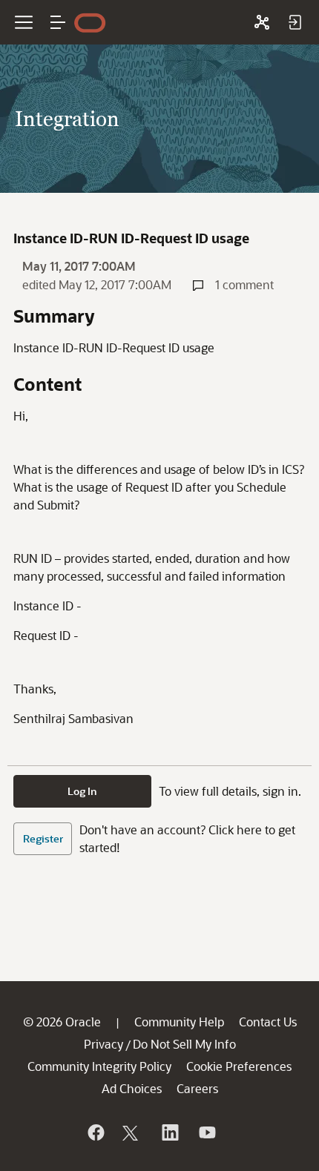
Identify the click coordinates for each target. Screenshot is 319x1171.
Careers (197, 1088)
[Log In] (294, 22)
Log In (82, 791)
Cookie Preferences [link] (239, 1066)
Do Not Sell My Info (184, 1044)
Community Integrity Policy (99, 1066)
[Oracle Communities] (262, 22)
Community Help (179, 1021)
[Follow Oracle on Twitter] (132, 1132)
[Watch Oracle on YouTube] (206, 1132)
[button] (58, 22)
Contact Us (268, 1021)
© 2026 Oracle (62, 1021)
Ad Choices (132, 1088)
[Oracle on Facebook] (95, 1132)
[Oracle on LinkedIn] (169, 1132)
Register (43, 838)
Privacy (103, 1044)
